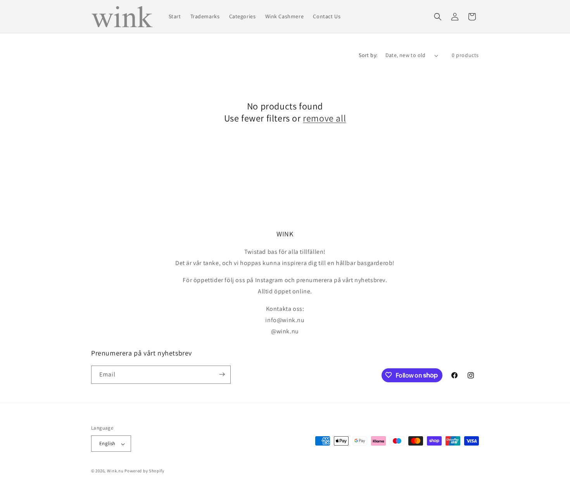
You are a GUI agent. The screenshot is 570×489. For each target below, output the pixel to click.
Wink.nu (115, 471)
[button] (437, 16)
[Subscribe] (221, 374)
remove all (324, 118)
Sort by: (368, 55)
